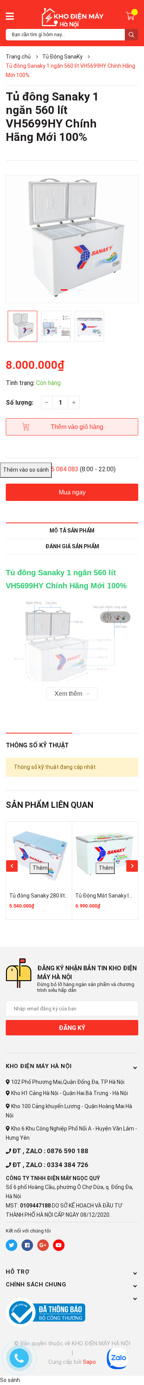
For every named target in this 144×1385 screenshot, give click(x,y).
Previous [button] (12, 866)
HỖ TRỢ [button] (17, 1271)
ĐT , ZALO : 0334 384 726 (50, 1165)
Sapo (89, 1361)
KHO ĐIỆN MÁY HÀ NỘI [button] (39, 1066)
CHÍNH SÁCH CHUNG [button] (36, 1284)
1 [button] (64, 290)
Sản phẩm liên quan (49, 805)
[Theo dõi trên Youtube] (59, 1245)
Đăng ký (72, 1028)
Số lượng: (19, 402)
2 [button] (72, 290)
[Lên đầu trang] (100, 1368)
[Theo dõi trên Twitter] (11, 1245)
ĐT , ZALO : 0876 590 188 (50, 1151)
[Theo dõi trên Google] (43, 1245)
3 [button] (80, 290)
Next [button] (132, 866)
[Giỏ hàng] (131, 15)
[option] (72, 239)
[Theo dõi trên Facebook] (27, 1245)
